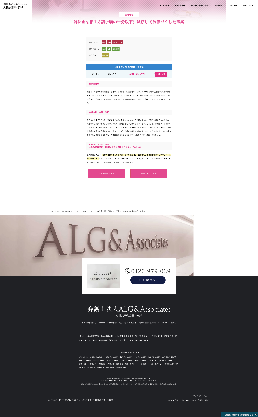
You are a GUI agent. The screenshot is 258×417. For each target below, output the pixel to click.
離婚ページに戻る (148, 173)
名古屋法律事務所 (169, 357)
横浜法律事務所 (154, 357)
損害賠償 (119, 364)
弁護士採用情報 (100, 340)
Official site (83, 357)
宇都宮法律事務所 (111, 357)
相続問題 (102, 364)
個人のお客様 (107, 335)
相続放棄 (110, 364)
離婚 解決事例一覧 (106, 173)
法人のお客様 (93, 335)
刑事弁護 (93, 364)
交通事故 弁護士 (165, 360)
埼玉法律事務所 (126, 357)
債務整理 (100, 367)
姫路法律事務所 (113, 360)
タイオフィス (153, 360)
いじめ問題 (91, 367)
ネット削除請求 (142, 364)
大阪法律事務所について (126, 335)
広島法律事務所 (127, 360)
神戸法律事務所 (99, 360)
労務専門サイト (126, 340)
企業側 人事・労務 (171, 364)
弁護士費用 (157, 335)
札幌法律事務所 (96, 357)
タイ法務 (82, 367)
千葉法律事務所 (140, 357)
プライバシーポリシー (201, 396)
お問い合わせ (85, 340)
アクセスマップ (170, 335)
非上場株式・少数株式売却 (116, 367)
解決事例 (113, 340)
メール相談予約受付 (148, 280)
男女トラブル (129, 364)
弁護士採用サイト (156, 364)
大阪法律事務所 (85, 360)
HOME (82, 335)
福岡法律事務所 (141, 360)
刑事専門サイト (142, 340)
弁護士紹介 (144, 335)
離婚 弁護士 (83, 364)
